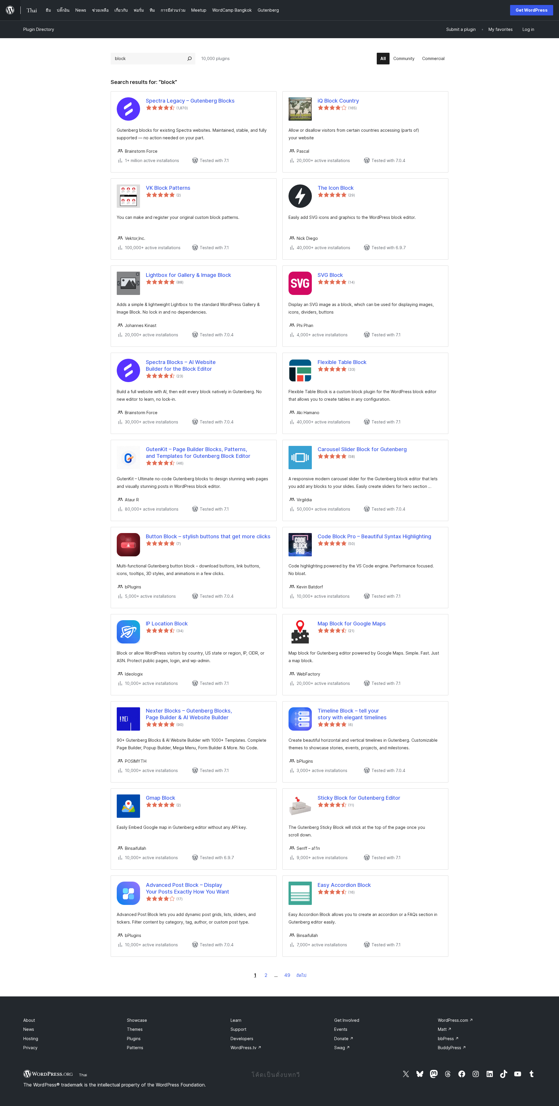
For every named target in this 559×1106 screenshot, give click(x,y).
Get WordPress (532, 10)
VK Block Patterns (168, 188)
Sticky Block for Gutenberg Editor (359, 798)
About (29, 1020)
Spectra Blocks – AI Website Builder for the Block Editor (181, 365)
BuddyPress (452, 1047)
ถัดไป (301, 975)
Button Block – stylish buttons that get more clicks (208, 536)
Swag (342, 1047)
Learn (236, 1020)
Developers (242, 1038)
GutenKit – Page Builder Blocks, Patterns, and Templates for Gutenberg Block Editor (198, 452)
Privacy (30, 1047)
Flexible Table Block (342, 362)
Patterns (135, 1047)
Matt (445, 1029)
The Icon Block (336, 188)
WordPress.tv (246, 1047)
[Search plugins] (189, 58)
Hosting (30, 1038)
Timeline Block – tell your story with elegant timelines (352, 714)
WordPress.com (455, 1020)
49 (287, 975)
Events (340, 1029)
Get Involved (346, 1020)
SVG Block (330, 275)
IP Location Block (167, 623)
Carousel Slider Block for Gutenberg (362, 449)
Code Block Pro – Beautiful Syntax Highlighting (374, 536)
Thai (83, 1074)
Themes (135, 1029)
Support (238, 1029)
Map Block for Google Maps (352, 623)
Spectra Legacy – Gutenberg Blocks (190, 101)
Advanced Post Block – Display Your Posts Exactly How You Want (187, 888)
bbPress (448, 1038)
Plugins (134, 1038)
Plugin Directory (38, 29)
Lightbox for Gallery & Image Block (188, 275)
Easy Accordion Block (344, 885)
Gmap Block (160, 798)
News (28, 1029)
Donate (343, 1038)
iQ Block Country (338, 101)
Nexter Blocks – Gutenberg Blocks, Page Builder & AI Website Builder (189, 714)
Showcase (137, 1020)
